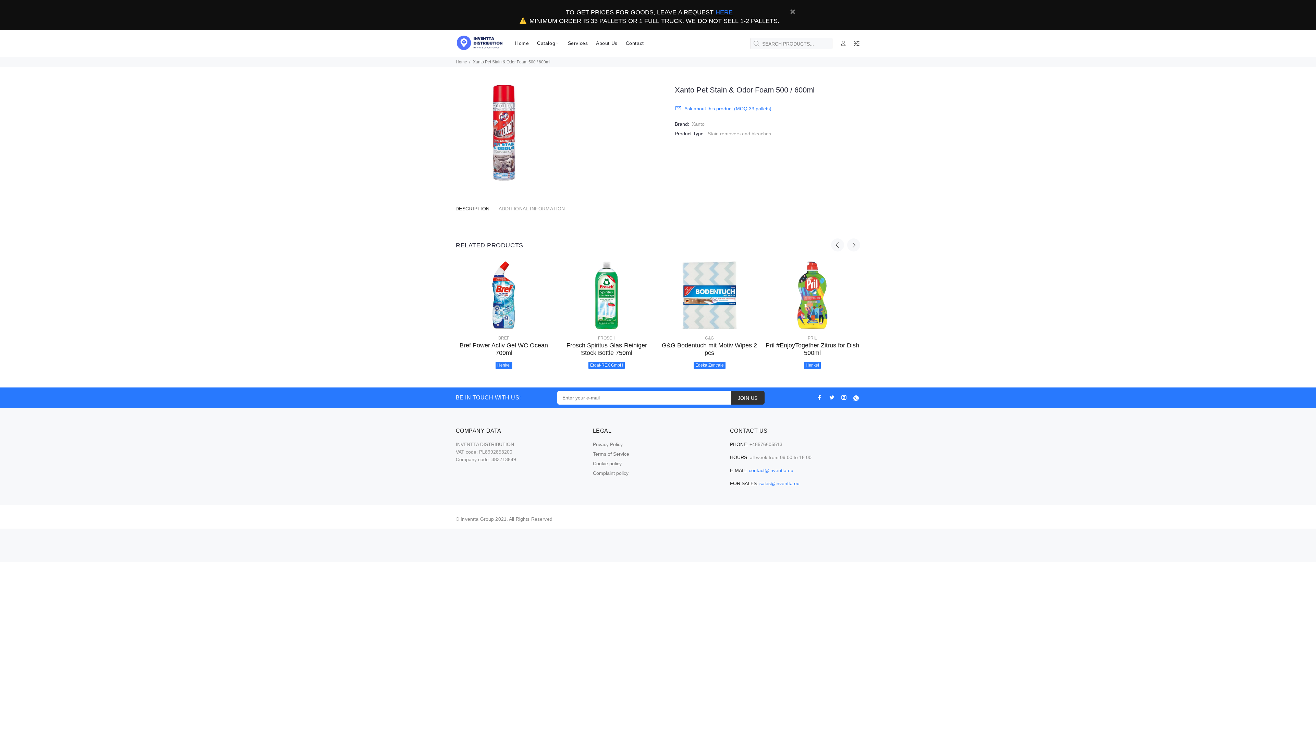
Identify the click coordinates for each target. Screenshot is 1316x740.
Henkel (504, 365)
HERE (724, 12)
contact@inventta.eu (771, 470)
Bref (503, 338)
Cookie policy (607, 463)
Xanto (698, 124)
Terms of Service (611, 454)
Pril (812, 338)
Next (853, 244)
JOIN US (748, 398)
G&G (709, 338)
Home (461, 62)
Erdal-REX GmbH (606, 365)
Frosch (607, 338)
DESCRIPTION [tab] (472, 208)
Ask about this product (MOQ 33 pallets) (727, 108)
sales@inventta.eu (779, 483)
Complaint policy (611, 473)
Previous (837, 244)
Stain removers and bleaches (739, 133)
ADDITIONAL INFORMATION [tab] (532, 208)
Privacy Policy (608, 444)
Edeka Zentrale (709, 365)
